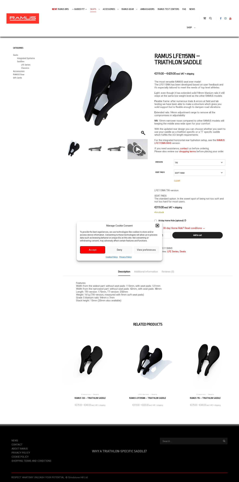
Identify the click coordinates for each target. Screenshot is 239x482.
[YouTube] (230, 18)
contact (184, 148)
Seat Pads (160, 172)
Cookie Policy (112, 257)
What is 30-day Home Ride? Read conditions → (179, 228)
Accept (92, 249)
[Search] (210, 18)
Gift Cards (17, 78)
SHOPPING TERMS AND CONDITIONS (31, 460)
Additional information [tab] (146, 271)
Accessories (19, 71)
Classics (25, 68)
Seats (183, 251)
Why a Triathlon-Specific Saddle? (119, 451)
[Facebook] (221, 18)
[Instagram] (225, 18)
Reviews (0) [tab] (168, 271)
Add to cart (197, 235)
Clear (177, 181)
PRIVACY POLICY (21, 452)
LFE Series (173, 251)
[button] (157, 225)
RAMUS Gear (18, 74)
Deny (119, 249)
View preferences (146, 249)
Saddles (20, 61)
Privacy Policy (125, 257)
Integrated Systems (26, 58)
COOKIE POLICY (20, 456)
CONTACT (17, 444)
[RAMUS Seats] (23, 18)
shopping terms (187, 151)
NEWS (15, 440)
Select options (90, 363)
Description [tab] (124, 271)
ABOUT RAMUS (20, 448)
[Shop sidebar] (205, 18)
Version (159, 162)
